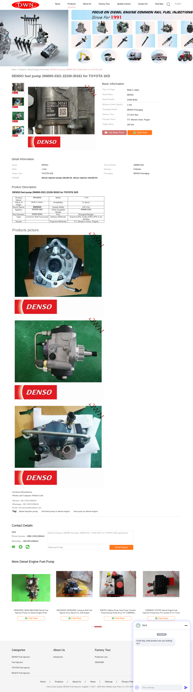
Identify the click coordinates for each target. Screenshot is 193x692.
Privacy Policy (128, 682)
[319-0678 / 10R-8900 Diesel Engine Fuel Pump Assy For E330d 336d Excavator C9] (117, 587)
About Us (87, 4)
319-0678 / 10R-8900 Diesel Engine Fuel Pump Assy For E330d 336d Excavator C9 (118, 611)
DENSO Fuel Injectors (21, 657)
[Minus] (186, 625)
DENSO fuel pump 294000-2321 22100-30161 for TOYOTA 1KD (76, 70)
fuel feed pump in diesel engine (56, 511)
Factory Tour (104, 4)
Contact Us (143, 4)
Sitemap (108, 682)
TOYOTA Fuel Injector (21, 668)
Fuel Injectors (17, 662)
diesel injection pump (28, 511)
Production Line (101, 657)
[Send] (186, 687)
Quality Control (124, 4)
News (93, 682)
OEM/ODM (99, 662)
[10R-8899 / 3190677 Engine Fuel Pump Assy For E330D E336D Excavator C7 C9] (31, 587)
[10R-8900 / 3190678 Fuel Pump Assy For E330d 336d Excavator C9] (74, 587)
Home (57, 4)
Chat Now (159, 4)
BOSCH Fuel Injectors (21, 673)
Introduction (58, 657)
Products (72, 4)
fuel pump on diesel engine (86, 511)
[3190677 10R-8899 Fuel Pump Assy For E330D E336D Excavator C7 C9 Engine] (161, 587)
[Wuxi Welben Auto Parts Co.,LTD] (25, 5)
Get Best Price (116, 132)
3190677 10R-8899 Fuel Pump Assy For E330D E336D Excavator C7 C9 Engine (161, 611)
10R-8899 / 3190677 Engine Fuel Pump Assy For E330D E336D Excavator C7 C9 (31, 611)
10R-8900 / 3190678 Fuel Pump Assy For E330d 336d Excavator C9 (74, 611)
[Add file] (137, 687)
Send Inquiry (121, 547)
